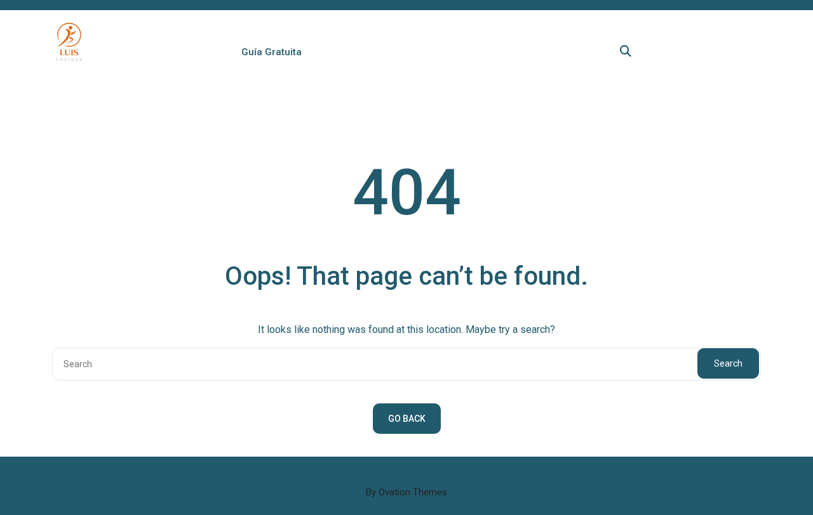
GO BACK (407, 419)
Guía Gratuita (271, 52)
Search (728, 363)
